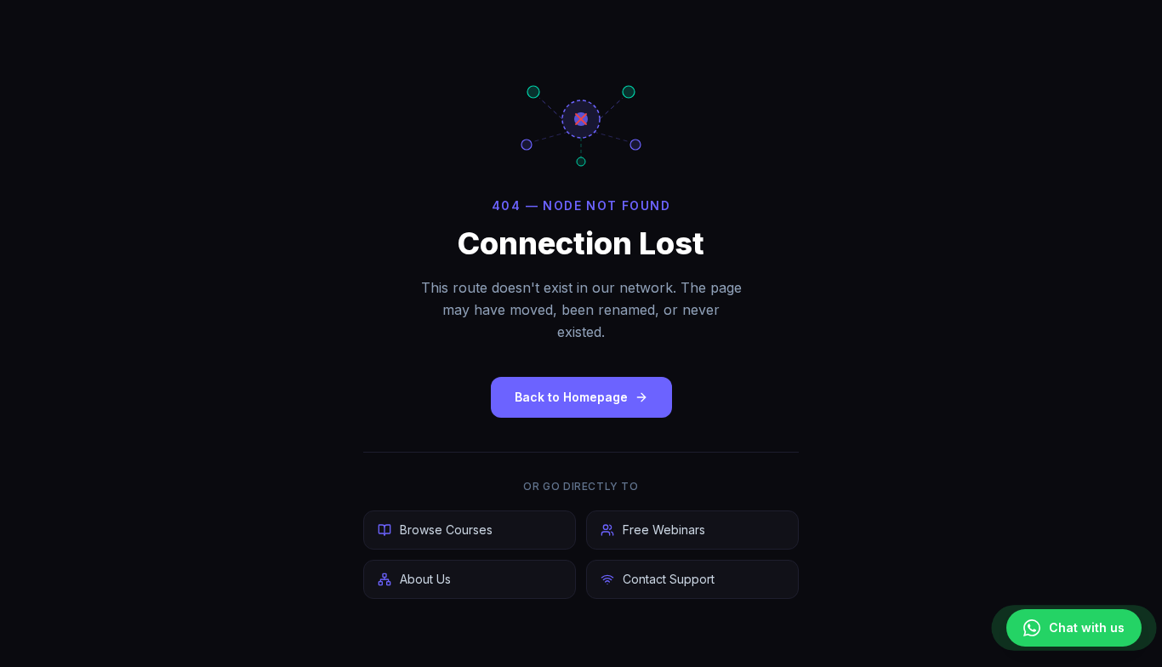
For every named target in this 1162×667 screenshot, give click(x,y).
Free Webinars (664, 529)
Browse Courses (446, 529)
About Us (425, 579)
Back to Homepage (571, 397)
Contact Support (669, 579)
